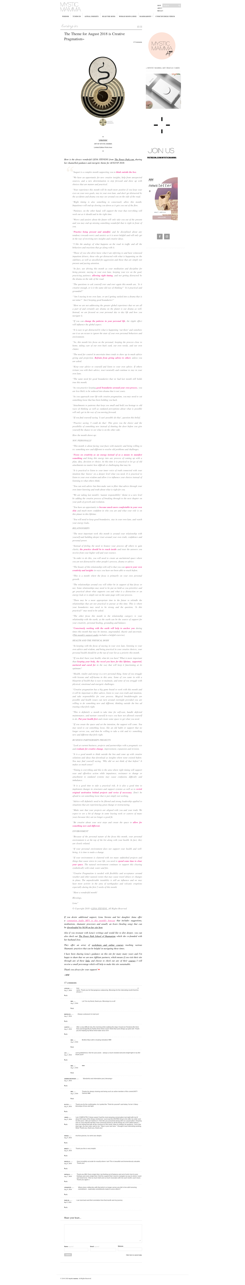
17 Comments (137, 42)
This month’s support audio (86, 635)
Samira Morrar (70, 1078)
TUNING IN (77, 16)
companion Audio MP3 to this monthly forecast (91, 920)
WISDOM (65, 16)
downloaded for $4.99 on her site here (85, 927)
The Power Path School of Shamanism (97, 936)
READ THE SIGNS (108, 16)
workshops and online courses (107, 944)
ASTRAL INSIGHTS (91, 16)
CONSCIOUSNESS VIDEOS (165, 16)
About (159, 8)
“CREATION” (103, 140)
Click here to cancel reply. (134, 1255)
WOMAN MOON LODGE (128, 16)
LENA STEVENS (99, 908)
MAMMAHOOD (145, 16)
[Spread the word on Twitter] (141, 27)
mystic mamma (73, 1278)
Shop (159, 5)
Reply (66, 995)
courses (132, 960)
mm (72, 1001)
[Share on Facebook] (138, 27)
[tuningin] (69, 26)
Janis (66, 1117)
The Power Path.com (124, 159)
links (87, 960)
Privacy (160, 11)
